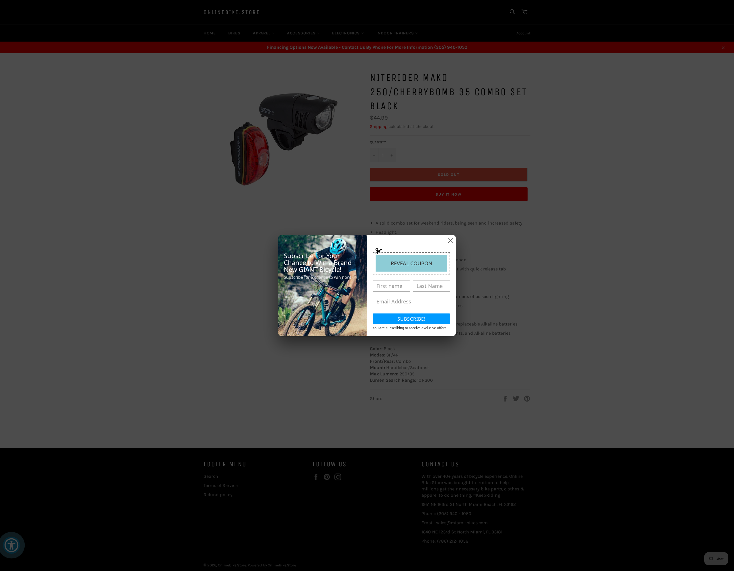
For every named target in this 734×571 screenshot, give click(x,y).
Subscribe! (411, 319)
